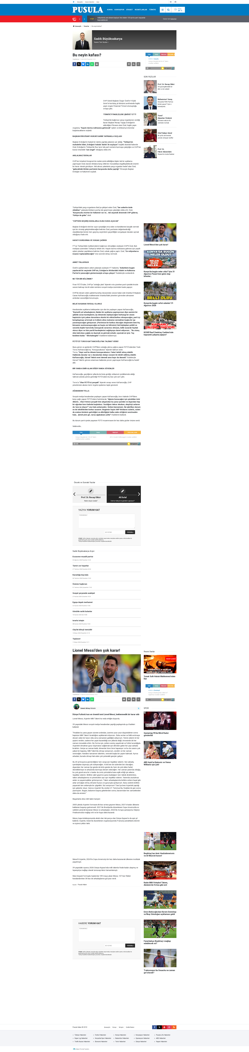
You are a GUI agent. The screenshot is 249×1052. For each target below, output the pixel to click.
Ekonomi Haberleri (101, 1041)
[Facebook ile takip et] (154, 1027)
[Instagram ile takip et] (169, 1027)
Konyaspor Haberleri (142, 1035)
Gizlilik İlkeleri (130, 1027)
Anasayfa (78, 26)
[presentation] (79, 19)
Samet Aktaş (85, 708)
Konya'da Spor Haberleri (103, 1038)
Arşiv (97, 2)
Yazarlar (86, 26)
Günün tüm (169, 19)
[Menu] (162, 10)
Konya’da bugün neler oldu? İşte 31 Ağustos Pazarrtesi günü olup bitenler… (122, 19)
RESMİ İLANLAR (141, 10)
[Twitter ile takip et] (138, 708)
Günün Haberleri (89, 2)
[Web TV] (171, 2)
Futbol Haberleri (100, 1035)
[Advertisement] (107, 83)
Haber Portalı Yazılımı (82, 1049)
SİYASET (129, 10)
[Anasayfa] (74, 2)
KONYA (110, 10)
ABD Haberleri (161, 1038)
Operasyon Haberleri (142, 1038)
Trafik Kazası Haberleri (82, 1041)
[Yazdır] (97, 64)
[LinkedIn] (88, 64)
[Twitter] (79, 64)
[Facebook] (74, 64)
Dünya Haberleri (141, 1041)
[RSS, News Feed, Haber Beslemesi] (174, 1027)
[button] (129, 64)
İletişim (121, 1027)
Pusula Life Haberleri (163, 1035)
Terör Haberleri (120, 1041)
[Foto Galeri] (175, 2)
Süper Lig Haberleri (81, 1038)
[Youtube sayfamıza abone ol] (164, 1027)
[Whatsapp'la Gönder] (92, 64)
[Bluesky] (83, 64)
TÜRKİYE (152, 10)
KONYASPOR (119, 10)
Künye (114, 1027)
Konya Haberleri (120, 1035)
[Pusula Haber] (88, 9)
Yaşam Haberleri (161, 1041)
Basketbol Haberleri (122, 1038)
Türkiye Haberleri (80, 1035)
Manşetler (80, 2)
